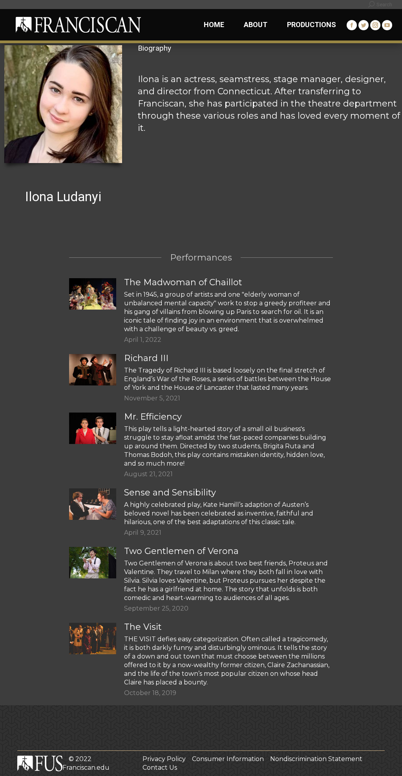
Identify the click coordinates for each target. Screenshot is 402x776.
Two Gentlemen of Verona (181, 551)
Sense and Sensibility (170, 492)
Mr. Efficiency (153, 416)
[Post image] (92, 294)
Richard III (146, 358)
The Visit (143, 627)
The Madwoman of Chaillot (183, 282)
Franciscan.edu (86, 767)
